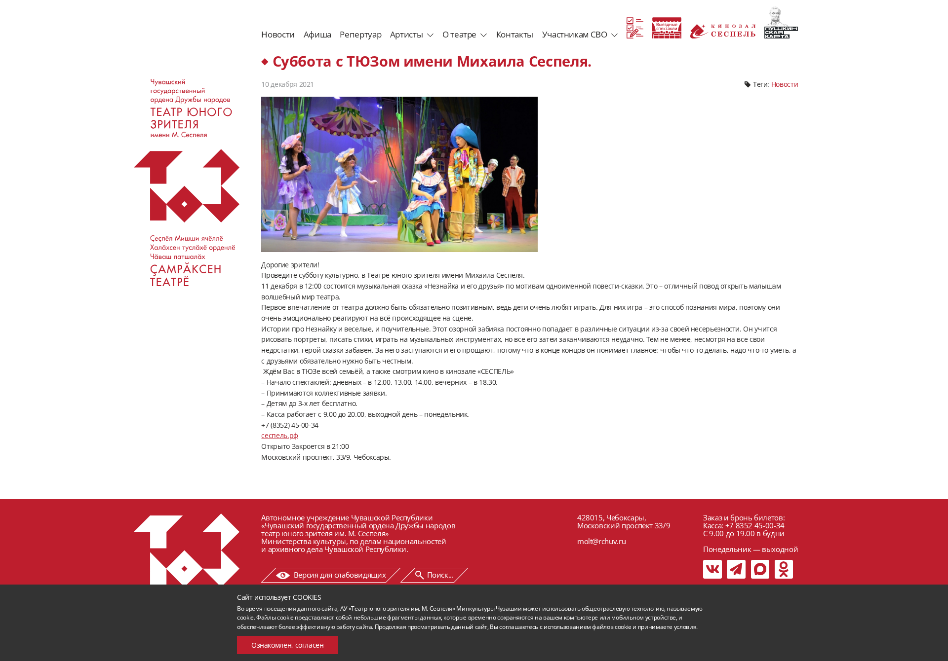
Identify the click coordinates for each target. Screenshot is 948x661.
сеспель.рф (279, 435)
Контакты (514, 34)
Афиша (317, 34)
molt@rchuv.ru (601, 541)
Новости (277, 34)
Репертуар (360, 34)
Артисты (406, 34)
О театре (459, 34)
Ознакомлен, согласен (287, 645)
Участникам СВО (574, 34)
